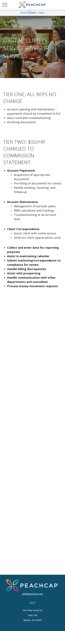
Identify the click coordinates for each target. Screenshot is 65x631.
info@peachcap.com (32, 593)
